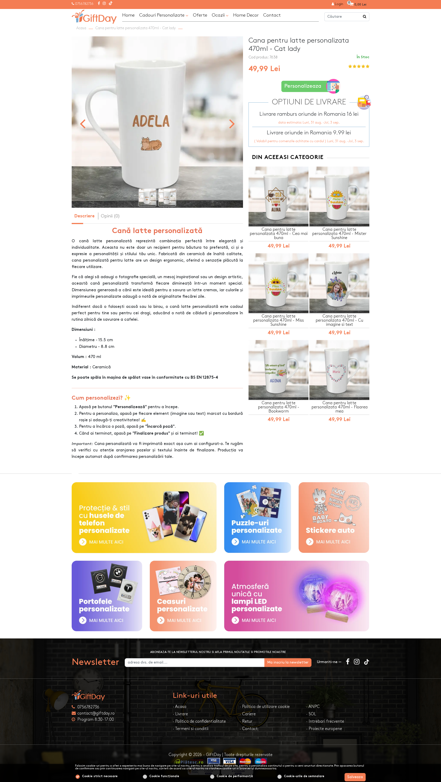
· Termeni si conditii (190, 729)
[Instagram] (104, 3)
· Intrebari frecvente (325, 721)
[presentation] (82, 123)
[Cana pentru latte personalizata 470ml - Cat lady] (94, 16)
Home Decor (246, 15)
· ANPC (313, 707)
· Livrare (180, 714)
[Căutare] (364, 16)
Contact (272, 15)
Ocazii (219, 15)
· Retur (246, 721)
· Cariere (248, 714)
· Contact (249, 729)
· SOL (311, 714)
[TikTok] (111, 3)
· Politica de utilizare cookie (265, 707)
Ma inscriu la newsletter (287, 662)
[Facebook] (99, 3)
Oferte (200, 15)
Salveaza (355, 777)
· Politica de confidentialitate (199, 721)
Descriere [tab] (84, 216)
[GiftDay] (119, 695)
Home (128, 15)
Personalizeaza (302, 86)
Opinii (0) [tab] (110, 216)
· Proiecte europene (324, 729)
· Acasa (179, 707)
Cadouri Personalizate (162, 15)
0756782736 (84, 3)
